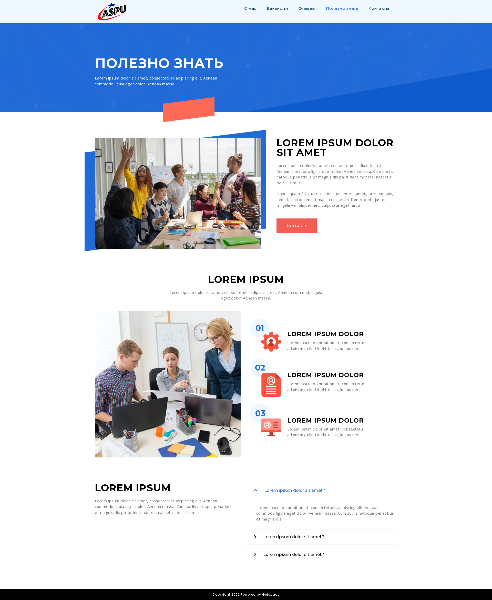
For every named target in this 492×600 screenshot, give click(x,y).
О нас (250, 8)
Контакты (378, 8)
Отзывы (307, 8)
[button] (296, 225)
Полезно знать (342, 8)
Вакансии (277, 8)
